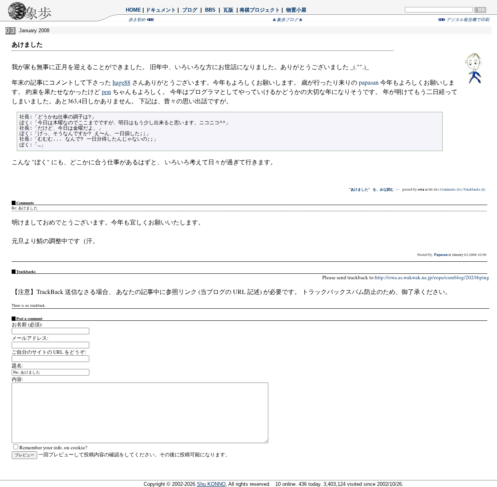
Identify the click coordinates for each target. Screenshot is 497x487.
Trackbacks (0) (474, 189)
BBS (210, 10)
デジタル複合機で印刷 (467, 19)
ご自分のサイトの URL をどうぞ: (49, 351)
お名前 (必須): (27, 324)
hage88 (121, 82)
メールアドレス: (30, 337)
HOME (133, 10)
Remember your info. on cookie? (53, 447)
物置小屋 (296, 10)
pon (106, 91)
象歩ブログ (287, 19)
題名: (17, 365)
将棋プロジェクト (260, 10)
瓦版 (228, 10)
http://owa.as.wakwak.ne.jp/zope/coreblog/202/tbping (432, 277)
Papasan (441, 254)
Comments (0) (450, 189)
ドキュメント (161, 10)
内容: (17, 379)
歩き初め (138, 19)
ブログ (190, 10)
